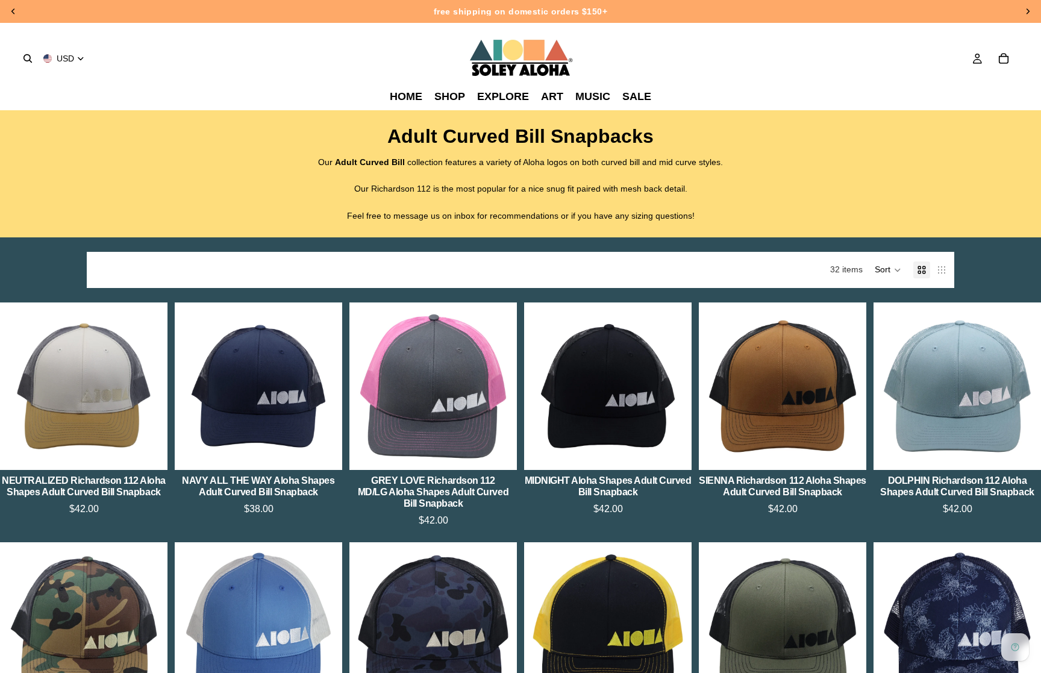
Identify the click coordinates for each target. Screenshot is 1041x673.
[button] (888, 270)
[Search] (27, 58)
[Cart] (1003, 58)
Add (159, 451)
